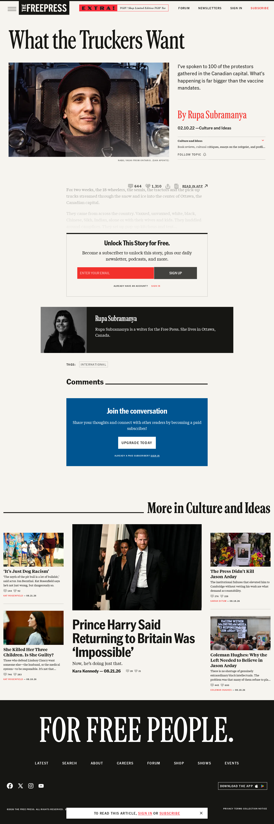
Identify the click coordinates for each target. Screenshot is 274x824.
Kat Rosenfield (13, 595)
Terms (238, 808)
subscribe (169, 813)
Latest (42, 763)
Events (232, 763)
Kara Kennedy (85, 671)
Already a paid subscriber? (137, 455)
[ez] (12, 9)
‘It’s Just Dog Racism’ (26, 571)
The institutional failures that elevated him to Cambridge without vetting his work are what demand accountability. (240, 586)
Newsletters (210, 8)
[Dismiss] (201, 813)
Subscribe (260, 8)
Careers (125, 763)
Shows (204, 763)
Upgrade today (137, 442)
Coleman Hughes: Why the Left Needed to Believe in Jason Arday (238, 660)
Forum (184, 8)
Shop (179, 763)
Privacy (228, 808)
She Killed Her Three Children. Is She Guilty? (28, 652)
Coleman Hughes (221, 690)
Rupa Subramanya (217, 115)
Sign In (236, 8)
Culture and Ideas (215, 128)
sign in (145, 813)
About (97, 763)
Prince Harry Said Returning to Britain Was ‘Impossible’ (133, 637)
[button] (135, 186)
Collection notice (255, 808)
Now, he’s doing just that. (97, 663)
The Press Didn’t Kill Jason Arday (232, 573)
